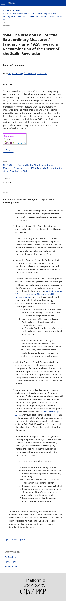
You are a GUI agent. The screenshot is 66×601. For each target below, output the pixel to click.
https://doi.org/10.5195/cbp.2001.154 (27, 73)
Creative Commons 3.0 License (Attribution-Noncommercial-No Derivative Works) (38, 294)
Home (6, 10)
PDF (9, 150)
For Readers (10, 557)
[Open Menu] (3, 3)
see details (21, 142)
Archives (16, 10)
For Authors (10, 561)
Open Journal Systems (16, 539)
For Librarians (11, 566)
